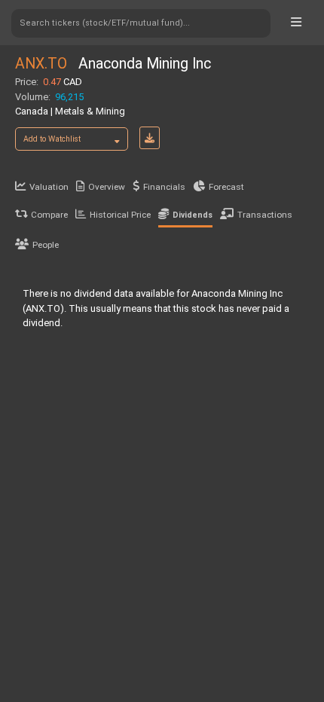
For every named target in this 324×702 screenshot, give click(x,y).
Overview (106, 187)
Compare (49, 214)
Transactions (264, 214)
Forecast (226, 187)
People (45, 245)
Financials (164, 187)
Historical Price (120, 214)
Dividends (192, 215)
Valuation (49, 187)
